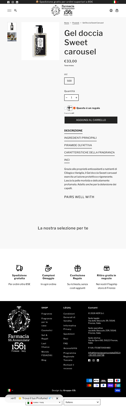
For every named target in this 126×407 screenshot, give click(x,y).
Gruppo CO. (69, 390)
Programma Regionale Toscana (69, 356)
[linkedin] (98, 360)
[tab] (73, 131)
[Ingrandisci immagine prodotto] (40, 41)
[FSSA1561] (63, 10)
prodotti (75, 23)
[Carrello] (117, 10)
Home (66, 23)
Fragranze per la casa (46, 322)
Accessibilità (70, 348)
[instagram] (93, 360)
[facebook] (89, 360)
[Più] (76, 98)
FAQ (65, 343)
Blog (43, 360)
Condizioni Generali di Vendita (69, 317)
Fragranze (46, 313)
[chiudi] (57, 398)
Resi (65, 338)
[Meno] (67, 98)
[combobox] (44, 402)
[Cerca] (15, 10)
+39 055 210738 (96, 355)
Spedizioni (69, 334)
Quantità (69, 91)
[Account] (111, 10)
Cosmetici (46, 330)
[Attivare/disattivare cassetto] (9, 11)
